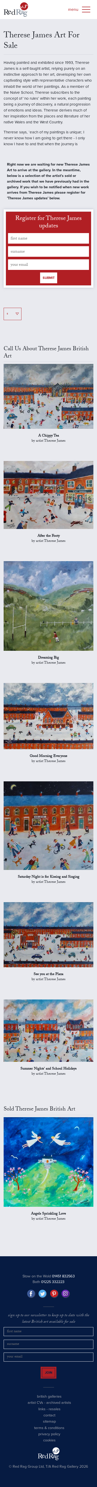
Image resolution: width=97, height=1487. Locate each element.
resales (55, 1413)
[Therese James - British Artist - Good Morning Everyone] (48, 716)
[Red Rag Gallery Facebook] (31, 1294)
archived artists (58, 1407)
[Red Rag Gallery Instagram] (66, 1294)
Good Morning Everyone (48, 756)
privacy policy (49, 1439)
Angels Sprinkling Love (48, 1214)
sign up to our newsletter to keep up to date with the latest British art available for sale (48, 1319)
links (42, 1413)
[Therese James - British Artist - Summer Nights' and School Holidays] (48, 1030)
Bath (48, 1282)
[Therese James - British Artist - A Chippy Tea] (48, 396)
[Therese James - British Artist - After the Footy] (48, 495)
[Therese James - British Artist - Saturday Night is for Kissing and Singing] (48, 825)
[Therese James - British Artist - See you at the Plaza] (48, 934)
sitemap (49, 1426)
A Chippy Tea (48, 436)
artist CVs (35, 1407)
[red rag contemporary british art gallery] (16, 9)
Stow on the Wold (49, 1276)
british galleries (49, 1401)
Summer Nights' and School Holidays (48, 1069)
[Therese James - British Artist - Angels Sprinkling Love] (48, 1162)
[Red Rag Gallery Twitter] (43, 1294)
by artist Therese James (48, 441)
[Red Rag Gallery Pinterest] (54, 1294)
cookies (49, 1445)
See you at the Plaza (48, 974)
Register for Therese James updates (48, 223)
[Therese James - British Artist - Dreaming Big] (48, 606)
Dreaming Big (48, 658)
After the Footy (49, 536)
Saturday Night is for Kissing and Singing (48, 877)
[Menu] (86, 9)
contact (49, 1420)
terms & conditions (49, 1432)
